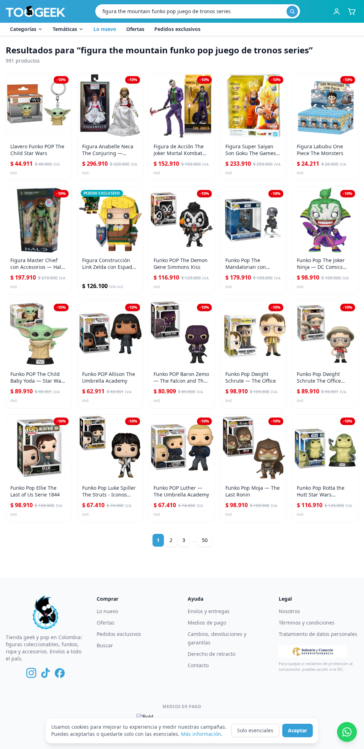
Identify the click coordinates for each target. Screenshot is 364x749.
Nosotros (289, 611)
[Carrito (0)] (351, 11)
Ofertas (135, 29)
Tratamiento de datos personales (318, 634)
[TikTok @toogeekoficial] (45, 673)
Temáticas (65, 29)
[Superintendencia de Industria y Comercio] (313, 651)
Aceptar (297, 730)
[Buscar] (292, 11)
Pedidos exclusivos (177, 29)
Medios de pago (207, 622)
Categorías (23, 29)
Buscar (105, 645)
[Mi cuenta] (336, 11)
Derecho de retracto (211, 653)
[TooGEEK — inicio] (35, 11)
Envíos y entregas (209, 611)
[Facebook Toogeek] (60, 673)
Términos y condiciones (306, 622)
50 (205, 540)
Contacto (198, 665)
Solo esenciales (255, 730)
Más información (201, 734)
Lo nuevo (104, 29)
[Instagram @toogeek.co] (31, 673)
